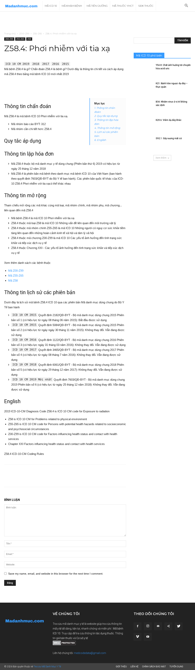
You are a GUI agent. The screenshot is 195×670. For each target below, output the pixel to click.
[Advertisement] (97, 22)
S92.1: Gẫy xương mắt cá (169, 138)
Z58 (29, 39)
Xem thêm (161, 157)
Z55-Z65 (37, 33)
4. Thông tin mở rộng (107, 127)
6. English (100, 139)
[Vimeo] (137, 637)
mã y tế (57, 628)
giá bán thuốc (64, 638)
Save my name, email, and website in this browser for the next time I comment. (55, 573)
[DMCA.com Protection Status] (64, 644)
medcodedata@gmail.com (90, 653)
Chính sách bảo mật (154, 666)
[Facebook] (137, 626)
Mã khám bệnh (72, 5)
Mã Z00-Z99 (15, 270)
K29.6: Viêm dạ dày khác (168, 120)
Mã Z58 (13, 280)
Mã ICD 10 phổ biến (149, 55)
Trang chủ (10, 33)
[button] (186, 6)
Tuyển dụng (176, 666)
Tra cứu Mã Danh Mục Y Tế (47, 666)
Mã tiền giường (97, 5)
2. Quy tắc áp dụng (105, 115)
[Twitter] (178, 626)
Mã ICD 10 (51, 5)
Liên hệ (134, 666)
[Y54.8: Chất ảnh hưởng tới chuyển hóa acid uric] (143, 70)
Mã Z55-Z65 (15, 275)
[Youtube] (148, 637)
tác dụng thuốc (105, 633)
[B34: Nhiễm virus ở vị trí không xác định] (143, 106)
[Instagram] (148, 626)
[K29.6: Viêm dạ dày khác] (143, 125)
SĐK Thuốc (145, 5)
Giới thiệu (121, 666)
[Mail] (158, 626)
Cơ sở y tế (82, 638)
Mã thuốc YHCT (122, 5)
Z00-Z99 (24, 33)
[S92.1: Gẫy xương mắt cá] (143, 143)
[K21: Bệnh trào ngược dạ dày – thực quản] (143, 88)
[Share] (168, 626)
